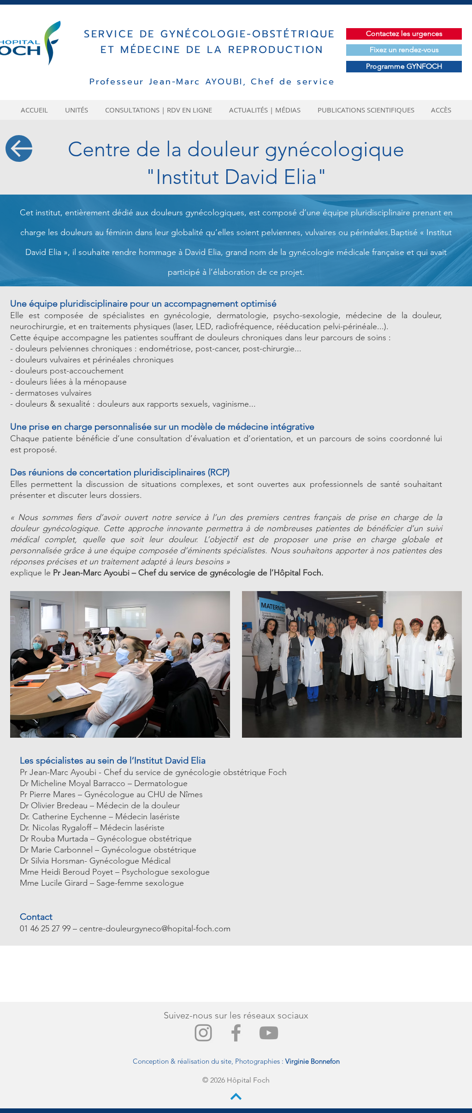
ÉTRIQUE (309, 33)
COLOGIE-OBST (238, 33)
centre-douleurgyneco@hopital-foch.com (154, 929)
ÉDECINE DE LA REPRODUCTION (227, 49)
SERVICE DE (122, 33)
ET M (115, 49)
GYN (172, 33)
